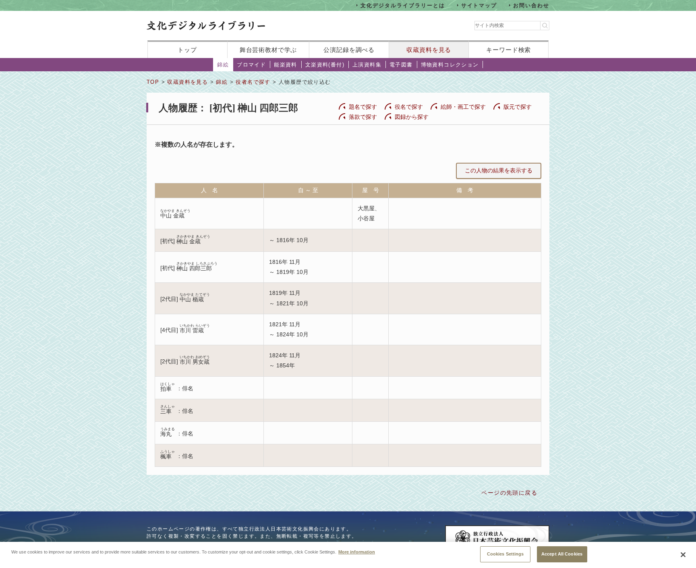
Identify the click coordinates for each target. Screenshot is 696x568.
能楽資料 (285, 65)
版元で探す (517, 107)
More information (356, 551)
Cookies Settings (505, 553)
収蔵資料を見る (428, 49)
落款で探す (363, 117)
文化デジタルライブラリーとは (402, 5)
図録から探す (412, 117)
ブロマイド (251, 65)
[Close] (683, 555)
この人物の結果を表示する (498, 170)
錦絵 (223, 65)
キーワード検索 (508, 49)
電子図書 (401, 65)
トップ (187, 49)
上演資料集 (366, 65)
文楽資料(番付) (324, 65)
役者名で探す (253, 82)
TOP (153, 82)
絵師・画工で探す (463, 107)
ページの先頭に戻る (509, 492)
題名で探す (363, 107)
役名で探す (409, 107)
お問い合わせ (531, 5)
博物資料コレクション (450, 65)
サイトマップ (479, 5)
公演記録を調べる (349, 49)
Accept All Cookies (561, 553)
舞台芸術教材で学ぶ (268, 49)
